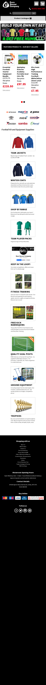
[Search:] (11, 13)
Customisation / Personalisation (23, 476)
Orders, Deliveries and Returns (23, 474)
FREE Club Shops (23, 486)
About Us (23, 464)
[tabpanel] (9, 72)
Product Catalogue (21, 18)
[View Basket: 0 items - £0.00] (42, 3)
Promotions (23, 478)
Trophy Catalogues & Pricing (23, 484)
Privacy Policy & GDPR (23, 472)
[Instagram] (25, 531)
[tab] (22, 102)
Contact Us (23, 468)
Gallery (23, 480)
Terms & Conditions (23, 470)
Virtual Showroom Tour (23, 482)
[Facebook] (16, 531)
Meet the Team (23, 466)
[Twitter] (21, 531)
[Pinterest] (30, 531)
